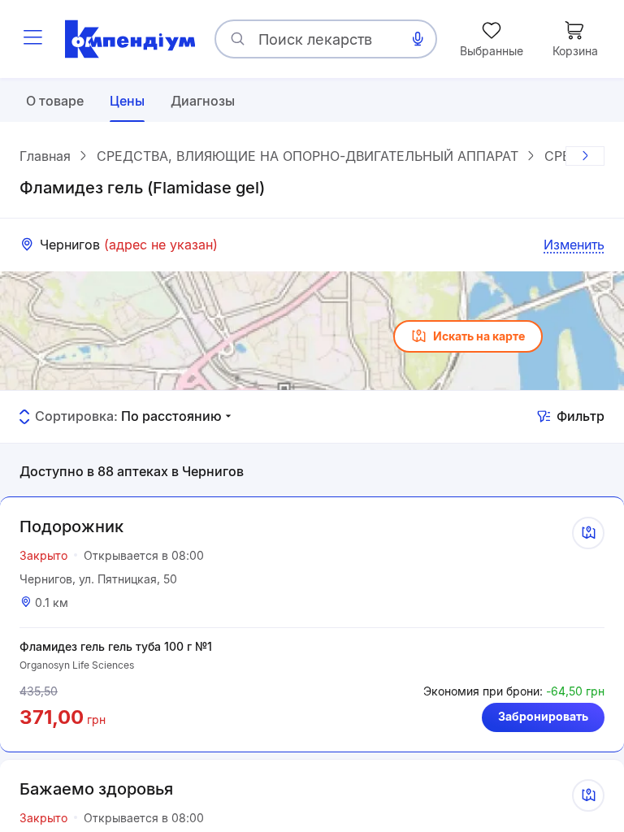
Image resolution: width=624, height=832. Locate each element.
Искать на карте (479, 336)
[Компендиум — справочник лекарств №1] (130, 39)
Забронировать (543, 716)
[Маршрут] (588, 533)
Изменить (574, 244)
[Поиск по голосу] (417, 39)
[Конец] (585, 156)
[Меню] (33, 39)
